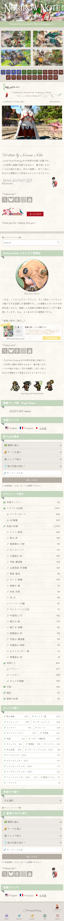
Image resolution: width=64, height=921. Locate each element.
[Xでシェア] (17, 535)
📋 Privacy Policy (32, 910)
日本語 (42, 428)
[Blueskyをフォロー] (11, 199)
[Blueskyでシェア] (23, 535)
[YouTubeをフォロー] (29, 199)
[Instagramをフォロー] (23, 199)
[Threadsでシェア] (29, 535)
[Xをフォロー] (5, 199)
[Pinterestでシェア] (41, 535)
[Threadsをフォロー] (17, 199)
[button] (59, 242)
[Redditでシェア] (35, 535)
